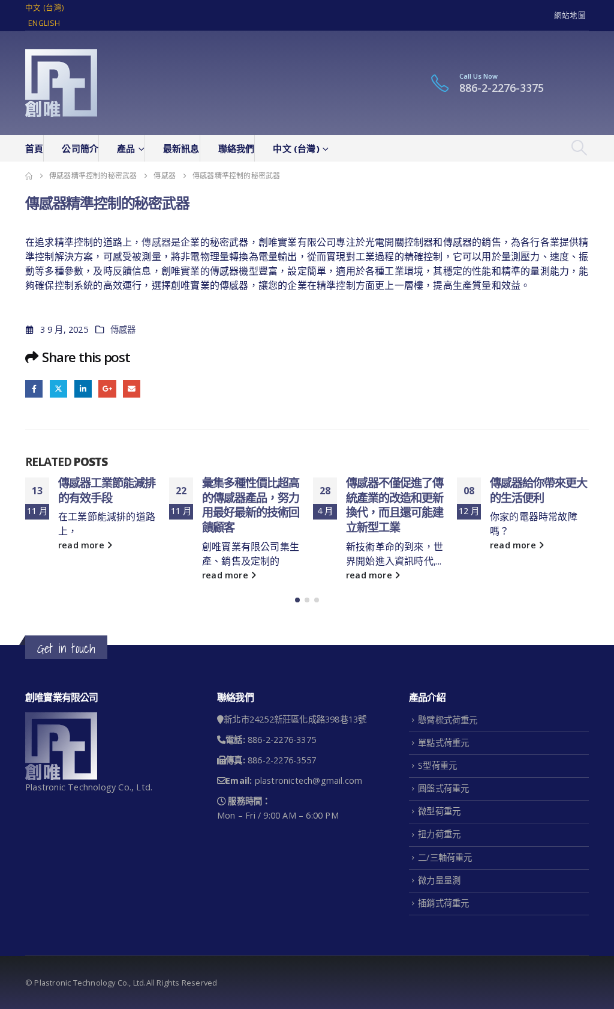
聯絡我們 (236, 148)
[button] (579, 148)
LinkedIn (83, 389)
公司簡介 (80, 148)
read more (82, 545)
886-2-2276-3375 (501, 87)
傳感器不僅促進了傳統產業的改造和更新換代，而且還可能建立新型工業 (394, 505)
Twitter (58, 389)
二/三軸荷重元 (445, 857)
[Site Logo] (61, 83)
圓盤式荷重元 (443, 788)
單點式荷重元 (443, 742)
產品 (126, 148)
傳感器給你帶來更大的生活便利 (538, 490)
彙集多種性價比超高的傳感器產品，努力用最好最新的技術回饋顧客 (250, 505)
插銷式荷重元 (443, 903)
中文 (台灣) (44, 7)
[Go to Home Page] (28, 176)
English (44, 23)
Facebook (34, 389)
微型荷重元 (439, 811)
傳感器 (156, 242)
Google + (107, 389)
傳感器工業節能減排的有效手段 (106, 490)
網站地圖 (570, 15)
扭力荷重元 (439, 834)
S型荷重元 (437, 765)
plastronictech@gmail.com (309, 780)
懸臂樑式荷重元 (447, 720)
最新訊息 (181, 148)
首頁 (34, 148)
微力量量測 (439, 880)
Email (131, 389)
